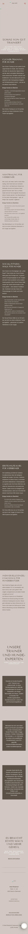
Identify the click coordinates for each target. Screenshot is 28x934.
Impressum (15, 925)
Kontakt (16, 927)
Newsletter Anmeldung (14, 914)
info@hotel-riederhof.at (14, 901)
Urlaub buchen (14, 912)
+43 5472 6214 (14, 899)
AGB (12, 927)
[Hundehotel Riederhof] (14, 3)
